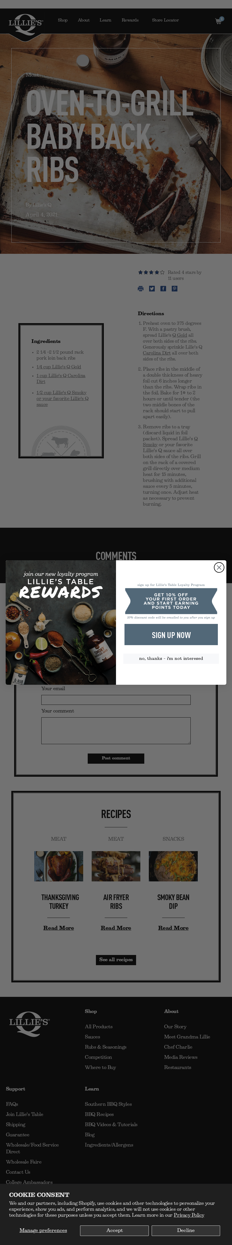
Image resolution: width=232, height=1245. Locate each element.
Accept (114, 1230)
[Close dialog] (219, 567)
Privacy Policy (189, 1215)
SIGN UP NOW (171, 634)
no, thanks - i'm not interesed (171, 659)
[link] (171, 601)
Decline (186, 1230)
